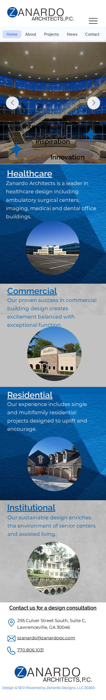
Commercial (32, 291)
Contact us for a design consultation (52, 608)
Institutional (31, 508)
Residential (29, 395)
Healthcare (29, 174)
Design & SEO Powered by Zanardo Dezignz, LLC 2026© (48, 688)
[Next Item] (93, 103)
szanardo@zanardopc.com (46, 637)
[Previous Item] (12, 103)
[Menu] (93, 21)
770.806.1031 (30, 650)
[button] (51, 34)
